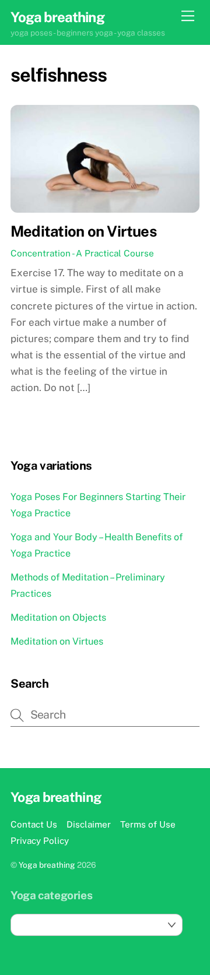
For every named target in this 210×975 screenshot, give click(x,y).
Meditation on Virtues (83, 231)
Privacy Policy (39, 840)
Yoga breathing (47, 865)
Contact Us (33, 824)
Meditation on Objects (58, 617)
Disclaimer (88, 824)
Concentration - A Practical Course (82, 253)
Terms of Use (148, 824)
